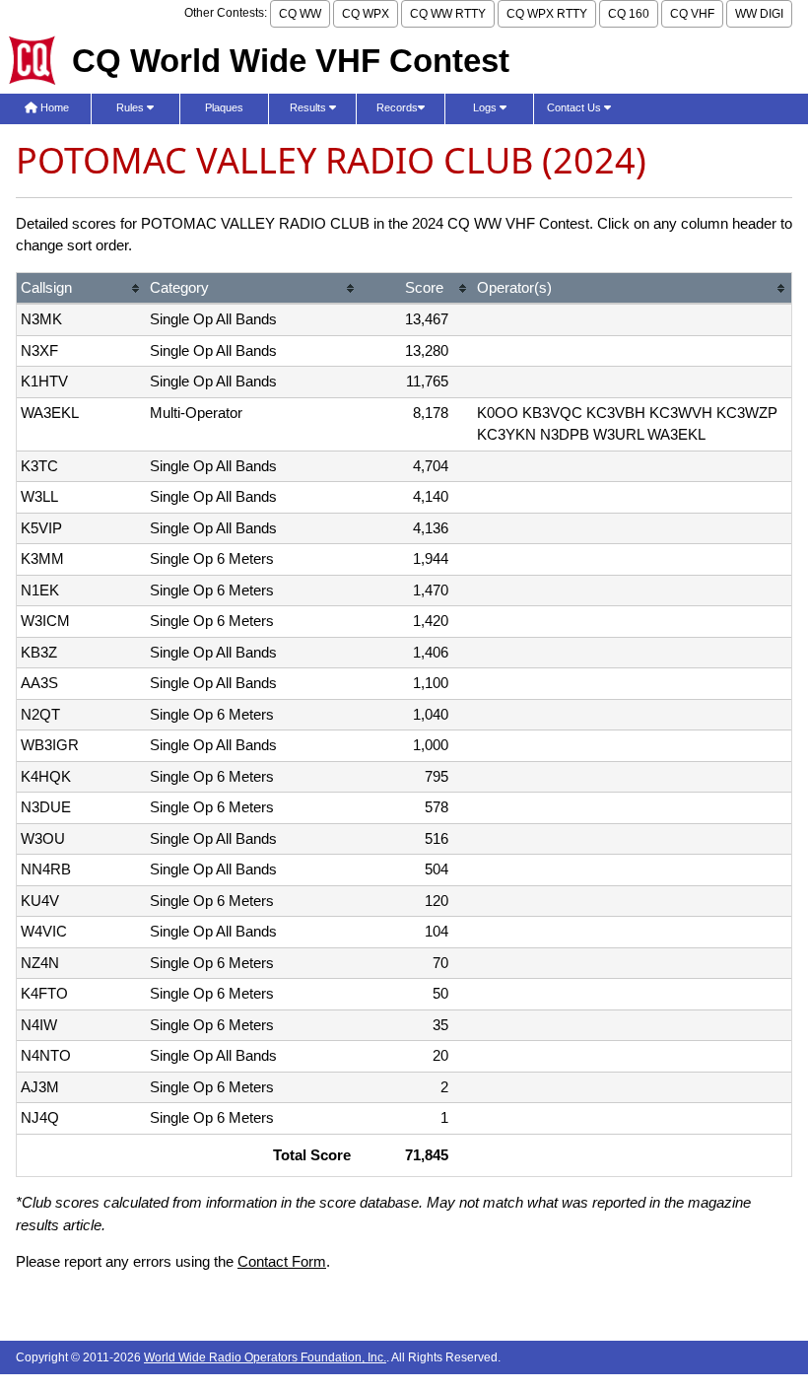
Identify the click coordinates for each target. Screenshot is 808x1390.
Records (397, 107)
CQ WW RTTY (448, 14)
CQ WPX (365, 14)
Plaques (224, 107)
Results (309, 107)
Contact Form (281, 1261)
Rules (131, 107)
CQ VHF (692, 14)
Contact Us (575, 107)
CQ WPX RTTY (546, 14)
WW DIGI (759, 14)
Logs (486, 107)
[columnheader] (81, 289)
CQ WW (300, 14)
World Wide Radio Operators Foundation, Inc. (265, 1357)
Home (53, 107)
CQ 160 (628, 14)
